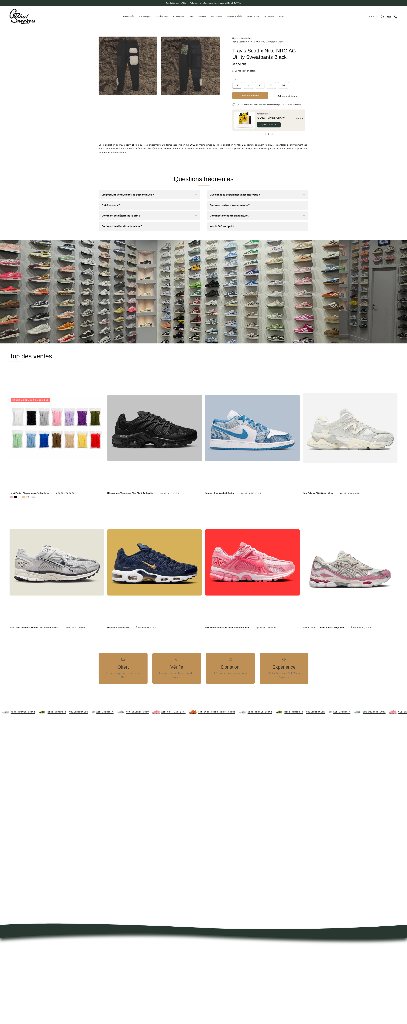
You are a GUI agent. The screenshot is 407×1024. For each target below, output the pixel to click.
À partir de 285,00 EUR (350, 493)
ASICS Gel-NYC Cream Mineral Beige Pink (323, 627)
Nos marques (171, 949)
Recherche (213, 970)
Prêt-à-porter (170, 954)
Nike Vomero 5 (110, 711)
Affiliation (212, 975)
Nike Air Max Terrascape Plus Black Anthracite (130, 493)
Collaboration (132, 711)
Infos (166, 996)
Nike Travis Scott (76, 711)
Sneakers (168, 970)
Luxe (166, 965)
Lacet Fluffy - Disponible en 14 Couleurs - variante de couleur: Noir (15, 497)
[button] (144, 16)
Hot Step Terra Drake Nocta (33, 711)
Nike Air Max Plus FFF (118, 627)
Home (235, 38)
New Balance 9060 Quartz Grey (318, 493)
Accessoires (170, 960)
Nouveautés (170, 944)
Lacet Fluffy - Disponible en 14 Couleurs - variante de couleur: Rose (11, 497)
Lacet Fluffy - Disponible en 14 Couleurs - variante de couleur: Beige (23, 497)
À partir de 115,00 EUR (169, 493)
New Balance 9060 (190, 711)
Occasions (169, 991)
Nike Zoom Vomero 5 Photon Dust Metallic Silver (34, 627)
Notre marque (215, 949)
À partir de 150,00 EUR (265, 627)
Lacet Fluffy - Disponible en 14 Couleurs (29, 493)
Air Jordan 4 (158, 711)
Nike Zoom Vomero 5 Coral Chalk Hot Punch (227, 627)
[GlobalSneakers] (22, 17)
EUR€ (371, 16)
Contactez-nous (216, 960)
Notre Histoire (215, 944)
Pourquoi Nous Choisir (220, 954)
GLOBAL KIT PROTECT (271, 118)
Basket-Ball (170, 975)
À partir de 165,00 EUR (146, 627)
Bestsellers (246, 38)
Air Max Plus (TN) (227, 711)
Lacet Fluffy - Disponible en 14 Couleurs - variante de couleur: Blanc (19, 497)
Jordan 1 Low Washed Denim (219, 493)
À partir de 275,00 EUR (251, 493)
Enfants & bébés (173, 981)
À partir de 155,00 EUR (74, 627)
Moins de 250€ (172, 986)
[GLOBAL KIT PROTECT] (244, 120)
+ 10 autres (30, 497)
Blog (209, 965)
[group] (203, 3)
